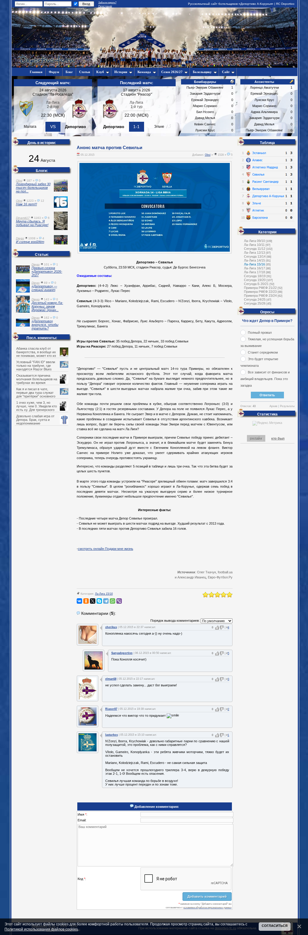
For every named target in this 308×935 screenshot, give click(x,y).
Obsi (208, 154)
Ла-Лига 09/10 (254, 241)
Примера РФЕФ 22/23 (260, 291)
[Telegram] (106, 601)
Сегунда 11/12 (254, 248)
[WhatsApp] (112, 601)
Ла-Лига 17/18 (254, 272)
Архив (273, 406)
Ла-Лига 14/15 (254, 260)
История (120, 72)
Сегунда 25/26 (255, 303)
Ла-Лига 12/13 (254, 252)
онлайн (256, 438)
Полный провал (260, 332)
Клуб (100, 72)
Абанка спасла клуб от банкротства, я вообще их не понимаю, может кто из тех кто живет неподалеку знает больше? (40, 356)
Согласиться (275, 925)
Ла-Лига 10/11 (254, 245)
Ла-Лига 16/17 (254, 268)
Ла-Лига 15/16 (104, 593)
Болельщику (202, 72)
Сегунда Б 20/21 (256, 284)
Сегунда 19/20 (255, 280)
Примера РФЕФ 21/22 (260, 288)
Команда (144, 72)
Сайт (225, 72)
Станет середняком (263, 352)
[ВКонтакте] (79, 601)
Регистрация (105, 6)
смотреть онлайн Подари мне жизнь (105, 548)
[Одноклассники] (86, 601)
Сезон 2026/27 (172, 72)
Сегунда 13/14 (255, 256)
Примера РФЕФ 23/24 (260, 295)
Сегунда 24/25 (255, 299)
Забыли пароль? (107, 2)
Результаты (287, 406)
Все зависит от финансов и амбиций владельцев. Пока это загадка (265, 378)
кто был (278, 438)
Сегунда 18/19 (255, 276)
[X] (92, 601)
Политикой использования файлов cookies (41, 929)
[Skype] (99, 601)
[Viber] (119, 601)
